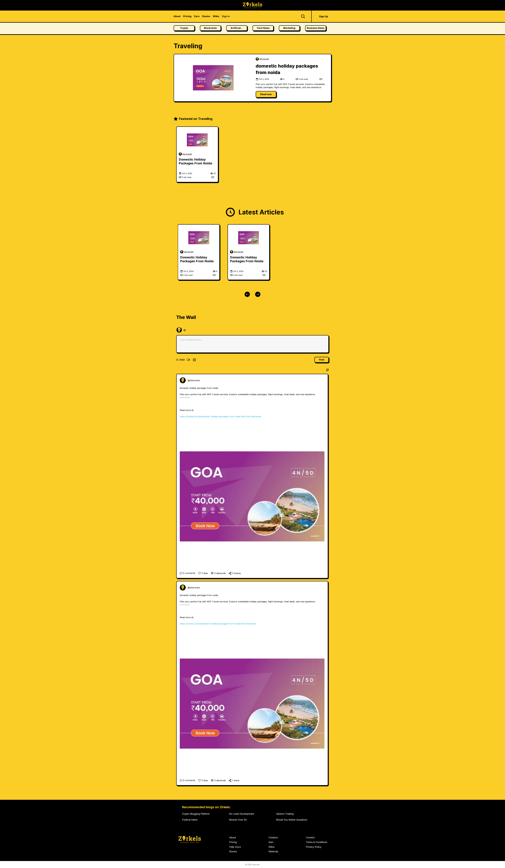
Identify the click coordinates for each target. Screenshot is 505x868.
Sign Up (323, 16)
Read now (266, 94)
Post (321, 359)
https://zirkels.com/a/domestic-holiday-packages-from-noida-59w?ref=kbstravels (220, 416)
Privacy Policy (313, 846)
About (232, 837)
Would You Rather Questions (291, 819)
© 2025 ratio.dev (252, 864)
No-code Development (241, 813)
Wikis (271, 846)
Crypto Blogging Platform (196, 813)
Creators (273, 837)
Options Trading (285, 813)
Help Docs (235, 846)
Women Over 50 (238, 819)
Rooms (233, 851)
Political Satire (189, 819)
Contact (310, 837)
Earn (271, 842)
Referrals (273, 851)
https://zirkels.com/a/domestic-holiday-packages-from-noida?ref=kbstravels (218, 623)
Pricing (233, 842)
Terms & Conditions (316, 842)
